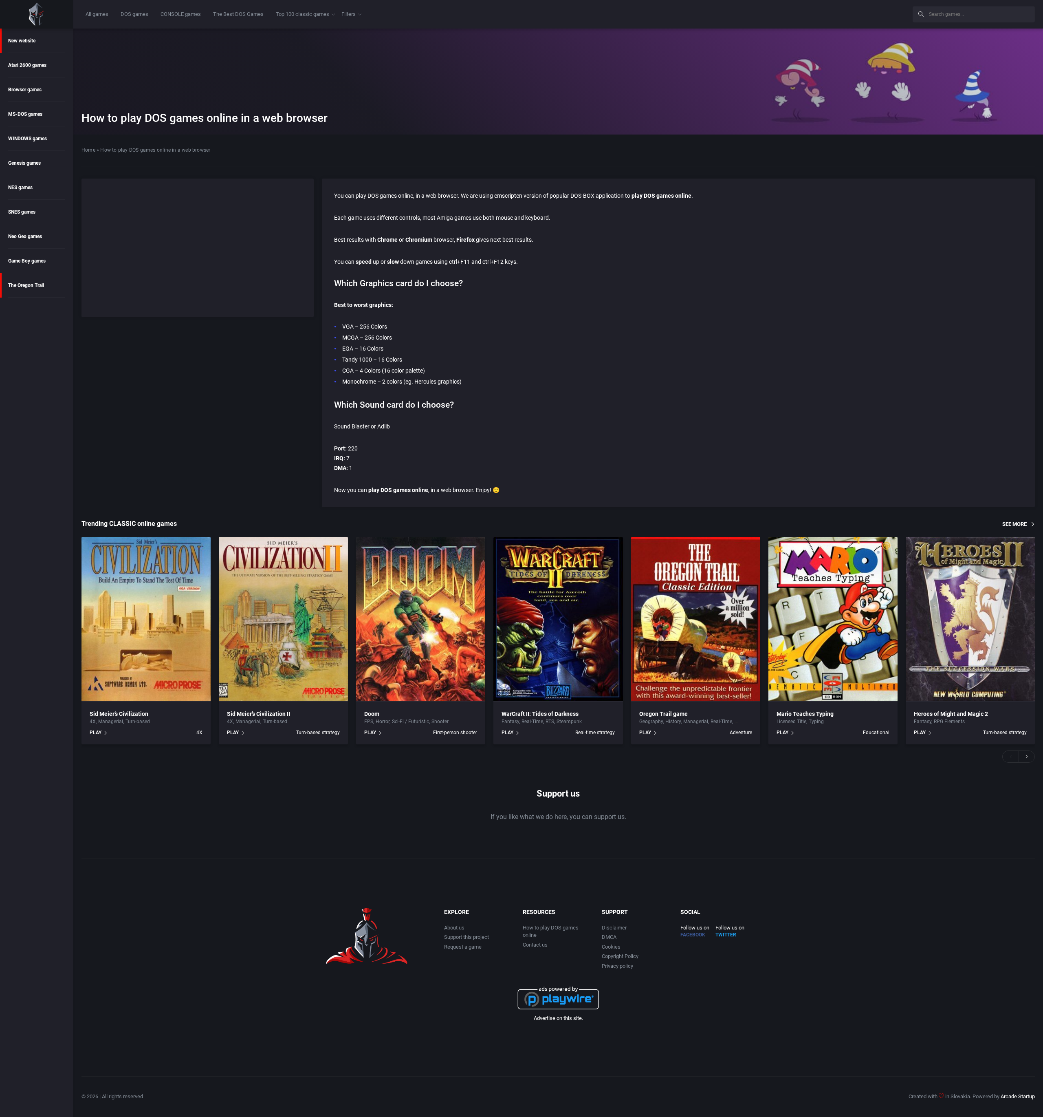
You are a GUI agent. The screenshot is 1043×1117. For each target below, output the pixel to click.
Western (744, 721)
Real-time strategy (595, 732)
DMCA (609, 937)
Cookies (611, 947)
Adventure (741, 732)
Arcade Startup (1018, 1096)
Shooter (440, 721)
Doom (371, 714)
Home (88, 150)
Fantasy (510, 721)
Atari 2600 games (27, 65)
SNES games (21, 212)
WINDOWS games (27, 138)
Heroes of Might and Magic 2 (951, 714)
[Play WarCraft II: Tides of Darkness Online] (558, 619)
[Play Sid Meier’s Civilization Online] (146, 619)
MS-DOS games (25, 114)
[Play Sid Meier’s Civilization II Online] (283, 619)
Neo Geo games (25, 236)
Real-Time (532, 721)
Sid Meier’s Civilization (119, 714)
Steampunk (569, 721)
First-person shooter (455, 732)
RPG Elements (949, 721)
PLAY (95, 732)
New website (21, 41)
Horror (382, 721)
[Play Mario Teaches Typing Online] (833, 619)
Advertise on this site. (558, 1018)
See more (1014, 524)
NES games (20, 187)
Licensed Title (791, 721)
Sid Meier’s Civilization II (258, 714)
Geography (651, 721)
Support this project (466, 937)
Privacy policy (617, 966)
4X (93, 721)
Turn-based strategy (318, 732)
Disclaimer (614, 928)
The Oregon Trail (26, 285)
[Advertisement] (839, 13)
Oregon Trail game (663, 714)
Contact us (535, 945)
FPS (368, 721)
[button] (1010, 757)
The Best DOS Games (238, 14)
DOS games (134, 14)
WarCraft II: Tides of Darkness (540, 714)
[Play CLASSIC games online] (36, 14)
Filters (348, 14)
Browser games (25, 90)
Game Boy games (27, 261)
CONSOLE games (181, 14)
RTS (550, 721)
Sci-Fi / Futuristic (410, 721)
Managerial (110, 721)
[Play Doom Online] (420, 619)
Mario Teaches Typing (805, 714)
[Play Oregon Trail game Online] (695, 619)
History (673, 721)
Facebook (692, 935)
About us (454, 928)
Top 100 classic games (302, 14)
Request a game (463, 947)
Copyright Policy (620, 956)
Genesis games (24, 163)
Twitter (725, 935)
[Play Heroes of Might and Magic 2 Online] (970, 619)
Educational (876, 732)
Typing (816, 721)
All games (97, 14)
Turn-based (137, 721)
